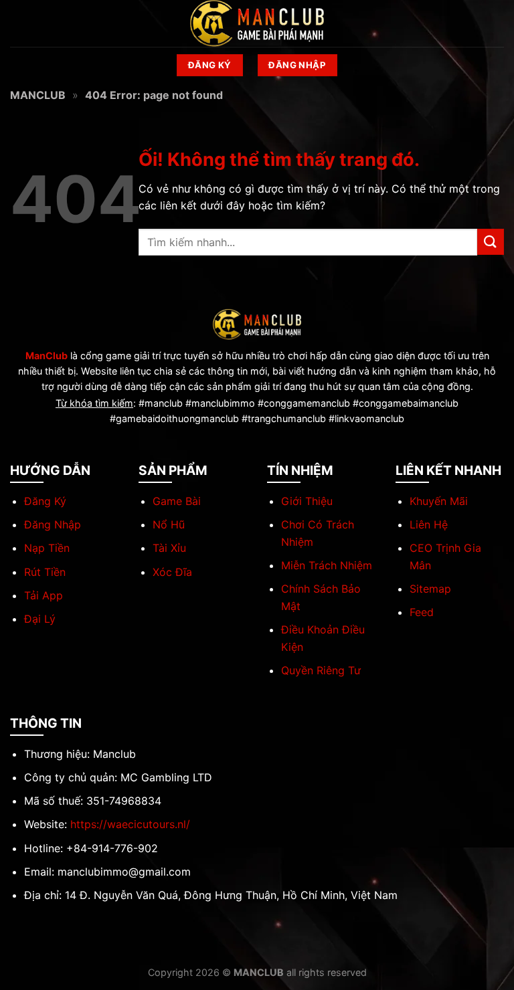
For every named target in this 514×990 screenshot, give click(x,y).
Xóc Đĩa (172, 572)
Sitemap (430, 588)
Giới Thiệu (307, 501)
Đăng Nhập (52, 524)
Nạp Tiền (47, 548)
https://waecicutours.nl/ (130, 824)
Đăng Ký (45, 501)
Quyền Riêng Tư (321, 670)
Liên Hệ (429, 524)
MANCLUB (38, 95)
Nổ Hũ (169, 524)
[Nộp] (490, 242)
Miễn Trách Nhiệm (326, 565)
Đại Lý (40, 618)
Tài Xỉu (169, 548)
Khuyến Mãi (439, 501)
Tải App (43, 595)
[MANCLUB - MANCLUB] (257, 23)
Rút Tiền (45, 572)
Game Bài (177, 501)
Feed (422, 612)
